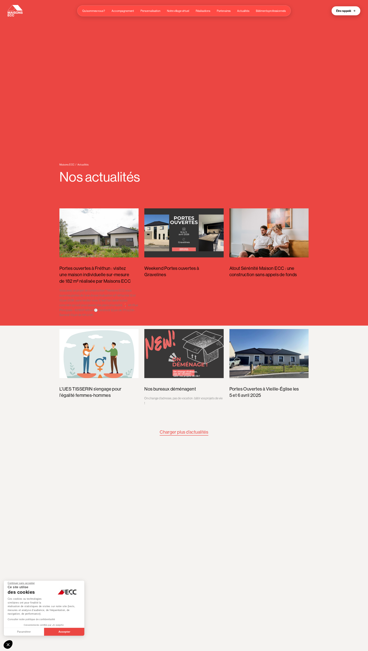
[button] (8, 644)
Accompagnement (123, 11)
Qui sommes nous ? (93, 11)
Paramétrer (24, 631)
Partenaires (224, 11)
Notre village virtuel (178, 11)
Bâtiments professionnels (271, 11)
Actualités (243, 11)
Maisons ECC (66, 164)
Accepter (64, 631)
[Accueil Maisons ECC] (15, 10)
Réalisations (203, 11)
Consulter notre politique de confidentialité (31, 619)
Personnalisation (150, 11)
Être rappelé (343, 11)
